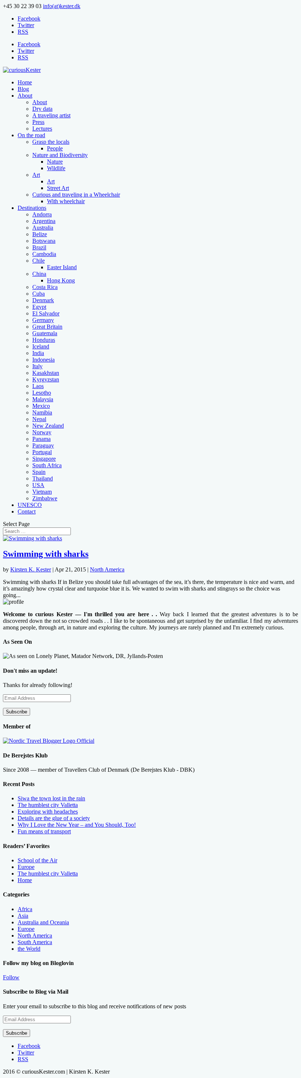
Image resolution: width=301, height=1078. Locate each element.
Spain (39, 472)
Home (25, 82)
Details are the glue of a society (54, 818)
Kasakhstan (45, 373)
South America (35, 942)
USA (38, 485)
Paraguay (43, 445)
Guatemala (44, 333)
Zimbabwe (44, 498)
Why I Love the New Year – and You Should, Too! (77, 825)
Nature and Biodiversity (60, 155)
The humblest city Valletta (48, 805)
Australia (42, 227)
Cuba (38, 293)
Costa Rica (45, 287)
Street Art (58, 188)
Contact (27, 511)
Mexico (41, 406)
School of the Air (37, 860)
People (55, 148)
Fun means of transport (44, 831)
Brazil (39, 247)
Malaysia (42, 399)
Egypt (39, 307)
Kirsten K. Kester (30, 569)
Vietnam (42, 492)
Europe (26, 867)
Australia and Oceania (43, 922)
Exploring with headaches (48, 811)
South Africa (47, 465)
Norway (41, 432)
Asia (23, 916)
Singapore (44, 459)
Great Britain (47, 327)
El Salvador (45, 313)
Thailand (42, 478)
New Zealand (48, 426)
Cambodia (44, 254)
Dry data (42, 109)
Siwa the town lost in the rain (51, 798)
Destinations (32, 208)
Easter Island (62, 267)
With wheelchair (66, 201)
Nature (55, 161)
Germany (43, 320)
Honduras (43, 340)
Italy (37, 366)
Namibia (42, 412)
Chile (38, 260)
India (38, 353)
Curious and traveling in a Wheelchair (76, 194)
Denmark (43, 300)
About (25, 95)
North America (107, 569)
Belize (39, 234)
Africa (25, 909)
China (39, 274)
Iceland (40, 346)
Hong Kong (61, 280)
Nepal (39, 419)
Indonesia (43, 360)
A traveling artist (51, 115)
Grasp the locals (50, 142)
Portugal (42, 452)
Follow (11, 977)
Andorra (42, 214)
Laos (38, 386)
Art (36, 175)
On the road (31, 135)
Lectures (42, 128)
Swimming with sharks (45, 554)
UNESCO (30, 505)
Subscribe (16, 712)
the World (29, 949)
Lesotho (41, 393)
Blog (23, 89)
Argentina (43, 221)
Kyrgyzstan (45, 379)
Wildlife (56, 168)
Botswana (43, 241)
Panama (41, 439)
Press (38, 122)
